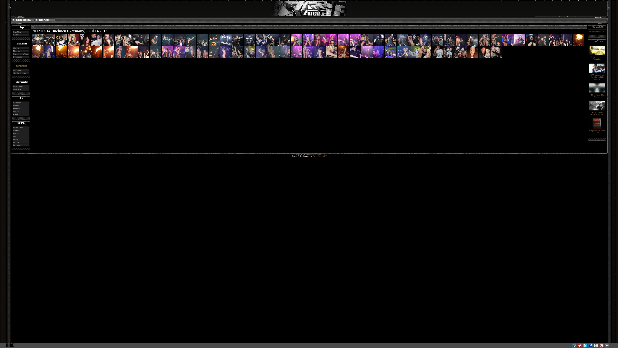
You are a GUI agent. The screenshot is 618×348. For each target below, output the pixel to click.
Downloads (17, 57)
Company (17, 103)
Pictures (16, 51)
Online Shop (18, 128)
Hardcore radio (21, 65)
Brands (16, 142)
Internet (16, 106)
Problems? (17, 145)
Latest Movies (597, 41)
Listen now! (17, 70)
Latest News (18, 86)
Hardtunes (17, 35)
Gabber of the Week (21, 54)
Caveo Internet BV (320, 156)
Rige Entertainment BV (316, 154)
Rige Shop (17, 32)
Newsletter (17, 89)
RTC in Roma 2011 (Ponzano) (597, 96)
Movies (16, 48)
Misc (15, 136)
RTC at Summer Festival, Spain (597, 114)
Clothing (16, 131)
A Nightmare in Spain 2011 (597, 132)
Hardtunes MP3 (597, 27)
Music (15, 134)
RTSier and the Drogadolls (597, 58)
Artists (15, 139)
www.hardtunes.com (597, 31)
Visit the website (19, 73)
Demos (16, 111)
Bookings (16, 109)
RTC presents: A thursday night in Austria (597, 77)
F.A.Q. (15, 114)
